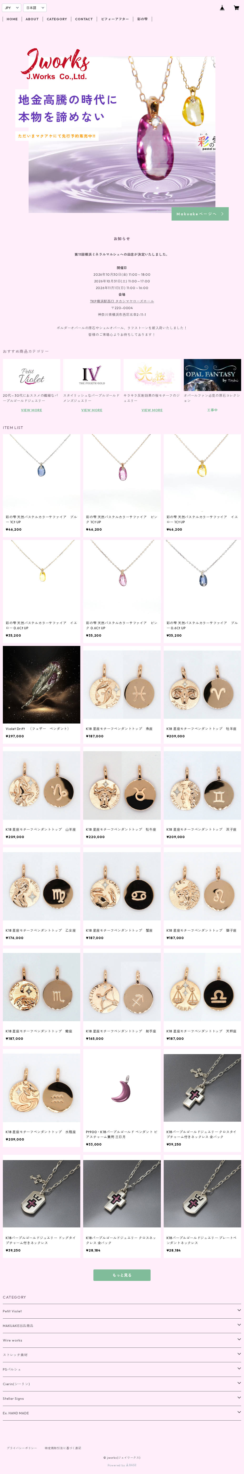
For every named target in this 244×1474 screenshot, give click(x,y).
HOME (12, 19)
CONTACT (84, 19)
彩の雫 (142, 19)
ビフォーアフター (115, 19)
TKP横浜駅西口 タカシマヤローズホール (122, 301)
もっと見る (122, 1275)
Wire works (12, 1340)
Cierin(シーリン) (16, 1384)
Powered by (117, 1465)
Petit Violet (12, 1311)
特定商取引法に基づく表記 (63, 1448)
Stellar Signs (13, 1398)
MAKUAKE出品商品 (18, 1326)
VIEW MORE (31, 410)
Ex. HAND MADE (16, 1413)
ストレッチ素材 (15, 1355)
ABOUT (32, 19)
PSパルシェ (12, 1369)
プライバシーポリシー (22, 1448)
